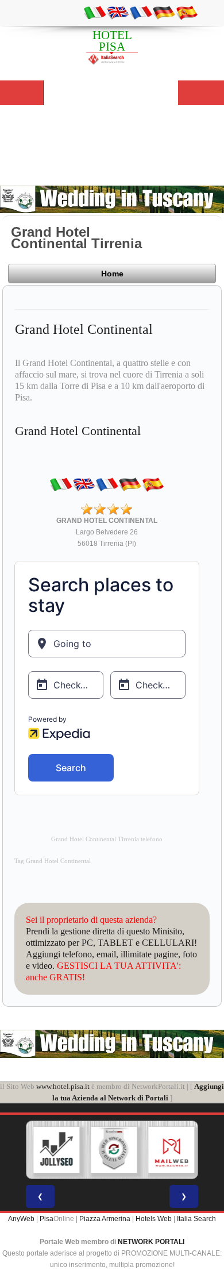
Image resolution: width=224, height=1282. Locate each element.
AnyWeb (21, 1219)
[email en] (117, 12)
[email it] (94, 12)
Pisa (46, 1219)
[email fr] (140, 12)
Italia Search (196, 1219)
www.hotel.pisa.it (63, 1086)
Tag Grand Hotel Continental (52, 861)
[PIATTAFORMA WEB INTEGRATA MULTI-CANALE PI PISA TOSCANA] (114, 1150)
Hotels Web (154, 1219)
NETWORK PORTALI (151, 1242)
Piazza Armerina (104, 1219)
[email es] (186, 12)
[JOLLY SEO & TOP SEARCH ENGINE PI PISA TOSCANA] (56, 1150)
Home (112, 273)
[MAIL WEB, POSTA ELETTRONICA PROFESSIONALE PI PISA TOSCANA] (171, 1150)
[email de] (163, 12)
